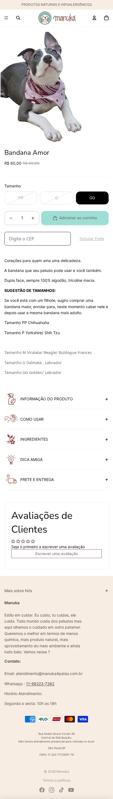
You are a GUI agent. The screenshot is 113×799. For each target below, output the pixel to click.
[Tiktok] (61, 790)
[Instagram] (51, 790)
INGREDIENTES (34, 439)
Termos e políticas (56, 780)
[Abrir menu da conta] (94, 18)
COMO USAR (32, 419)
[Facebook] (42, 790)
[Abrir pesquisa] (18, 18)
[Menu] (6, 18)
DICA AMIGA (31, 459)
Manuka (62, 771)
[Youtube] (71, 790)
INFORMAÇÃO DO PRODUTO (46, 398)
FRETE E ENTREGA (37, 479)
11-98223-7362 (40, 683)
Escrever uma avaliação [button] (56, 553)
